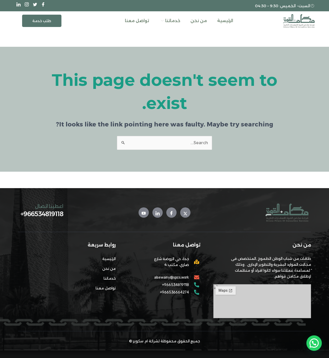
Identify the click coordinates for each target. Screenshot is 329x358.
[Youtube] (144, 212)
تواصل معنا (137, 20)
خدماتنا (172, 20)
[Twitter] (185, 212)
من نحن (198, 20)
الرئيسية (225, 20)
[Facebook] (43, 4)
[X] (35, 4)
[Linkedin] (157, 212)
